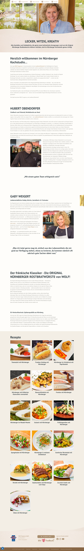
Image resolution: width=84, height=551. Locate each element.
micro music (13, 223)
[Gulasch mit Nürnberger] (42, 410)
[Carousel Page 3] (42, 33)
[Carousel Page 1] (40, 33)
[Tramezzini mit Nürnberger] (20, 350)
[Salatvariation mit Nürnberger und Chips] (42, 471)
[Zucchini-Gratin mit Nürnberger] (64, 471)
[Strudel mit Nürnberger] (20, 471)
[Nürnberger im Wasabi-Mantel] (20, 410)
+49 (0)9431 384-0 (47, 536)
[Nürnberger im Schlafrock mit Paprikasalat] (64, 350)
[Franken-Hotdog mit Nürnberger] (42, 350)
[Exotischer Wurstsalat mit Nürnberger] (64, 441)
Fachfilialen (46, 1)
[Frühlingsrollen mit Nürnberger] (64, 410)
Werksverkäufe (36, 1)
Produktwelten (24, 1)
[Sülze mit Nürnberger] (20, 501)
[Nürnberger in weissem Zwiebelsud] (42, 441)
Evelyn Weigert (31, 227)
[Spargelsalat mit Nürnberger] (20, 441)
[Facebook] (57, 539)
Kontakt (55, 1)
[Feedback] (46, 540)
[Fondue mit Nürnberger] (64, 380)
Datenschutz (34, 549)
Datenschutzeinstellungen (44, 549)
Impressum (28, 549)
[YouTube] (63, 539)
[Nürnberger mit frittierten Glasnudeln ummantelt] (20, 380)
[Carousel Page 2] (41, 33)
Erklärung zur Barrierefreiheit (66, 549)
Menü (15, 1)
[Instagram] (60, 539)
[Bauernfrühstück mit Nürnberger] (42, 380)
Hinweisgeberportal (55, 549)
